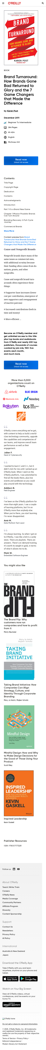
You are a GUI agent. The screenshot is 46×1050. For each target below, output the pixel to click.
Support (7, 921)
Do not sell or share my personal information (19, 1024)
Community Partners (11, 902)
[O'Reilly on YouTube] (18, 869)
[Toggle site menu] (3, 3)
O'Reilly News (8, 894)
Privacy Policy (8, 934)
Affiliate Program (10, 906)
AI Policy (6, 938)
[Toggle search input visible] (43, 3)
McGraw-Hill (14, 142)
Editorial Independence (11, 1041)
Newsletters (7, 930)
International (9, 946)
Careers (6, 891)
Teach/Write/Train (10, 887)
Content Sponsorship (12, 914)
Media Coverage (10, 898)
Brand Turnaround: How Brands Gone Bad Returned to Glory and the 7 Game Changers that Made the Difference (20, 241)
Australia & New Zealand (13, 951)
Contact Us (7, 926)
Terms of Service (8, 1038)
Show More (9, 231)
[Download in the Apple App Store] (10, 980)
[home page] (14, 3)
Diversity (6, 910)
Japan (5, 955)
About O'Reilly (10, 882)
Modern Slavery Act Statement (14, 1044)
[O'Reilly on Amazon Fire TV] (11, 1006)
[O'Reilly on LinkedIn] (14, 869)
